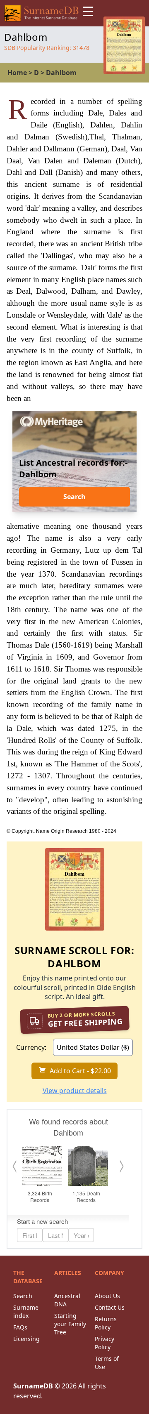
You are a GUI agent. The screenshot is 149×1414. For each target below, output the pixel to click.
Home (17, 72)
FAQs (20, 1327)
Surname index (25, 1311)
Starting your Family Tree (70, 1324)
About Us (107, 1296)
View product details (75, 1090)
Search (74, 496)
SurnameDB (33, 1385)
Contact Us (110, 1307)
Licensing (26, 1339)
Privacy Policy (104, 1343)
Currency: (31, 1047)
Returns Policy (106, 1323)
